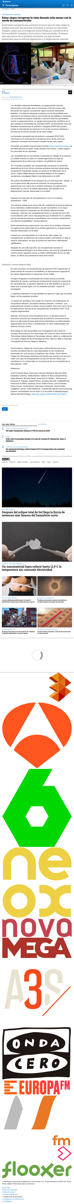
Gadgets (5, 462)
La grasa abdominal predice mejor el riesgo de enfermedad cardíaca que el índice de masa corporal (18, 601)
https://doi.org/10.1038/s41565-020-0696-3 (49, 394)
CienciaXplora (35, 462)
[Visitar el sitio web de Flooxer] (37, 1177)
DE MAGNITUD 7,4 (8, 629)
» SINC (12, 9)
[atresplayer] (63, 5)
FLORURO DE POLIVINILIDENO (17, 447)
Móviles (12, 462)
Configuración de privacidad (12, 1197)
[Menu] (72, 5)
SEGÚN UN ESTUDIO (9, 598)
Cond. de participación (10, 1194)
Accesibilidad (7, 1201)
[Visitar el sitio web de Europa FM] (37, 1094)
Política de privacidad (9, 1190)
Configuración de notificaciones (13, 1199)
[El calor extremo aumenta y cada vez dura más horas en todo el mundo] (54, 618)
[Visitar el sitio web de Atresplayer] (37, 1160)
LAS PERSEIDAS (7, 509)
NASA (8, 437)
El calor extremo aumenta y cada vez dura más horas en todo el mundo (54, 632)
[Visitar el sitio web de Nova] (37, 936)
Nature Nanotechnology (59, 146)
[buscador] (68, 5)
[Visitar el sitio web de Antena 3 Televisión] (37, 768)
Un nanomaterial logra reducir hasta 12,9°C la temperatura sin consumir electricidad (35, 450)
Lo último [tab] (42, 424)
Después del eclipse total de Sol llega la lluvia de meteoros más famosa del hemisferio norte (33, 514)
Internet (55, 462)
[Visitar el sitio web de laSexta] (37, 846)
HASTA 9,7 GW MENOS (45, 598)
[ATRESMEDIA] (37, 701)
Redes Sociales (22, 462)
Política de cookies (8, 1192)
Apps (49, 462)
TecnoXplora (5, 9)
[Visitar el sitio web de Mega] (37, 957)
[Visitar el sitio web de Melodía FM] (37, 1145)
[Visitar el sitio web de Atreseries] (37, 1026)
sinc (4, 409)
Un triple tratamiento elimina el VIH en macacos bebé (28, 431)
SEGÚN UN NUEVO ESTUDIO (47, 629)
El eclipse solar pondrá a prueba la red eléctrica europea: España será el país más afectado (52, 601)
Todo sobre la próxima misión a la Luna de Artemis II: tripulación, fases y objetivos (36, 440)
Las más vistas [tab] (8, 424)
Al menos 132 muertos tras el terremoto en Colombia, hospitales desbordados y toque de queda (18, 632)
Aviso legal (6, 1187)
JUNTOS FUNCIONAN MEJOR (16, 429)
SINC (6, 459)
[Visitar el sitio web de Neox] (37, 917)
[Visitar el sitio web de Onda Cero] (37, 1079)
